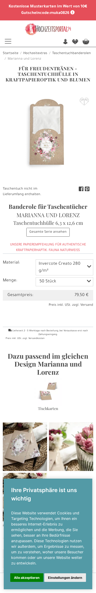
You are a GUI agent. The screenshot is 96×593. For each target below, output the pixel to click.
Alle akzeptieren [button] (27, 578)
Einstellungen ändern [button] (65, 578)
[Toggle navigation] (8, 41)
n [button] (65, 42)
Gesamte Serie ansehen (48, 232)
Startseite (10, 53)
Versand (86, 305)
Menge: (10, 280)
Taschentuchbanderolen (71, 53)
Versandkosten (36, 338)
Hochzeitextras (35, 53)
